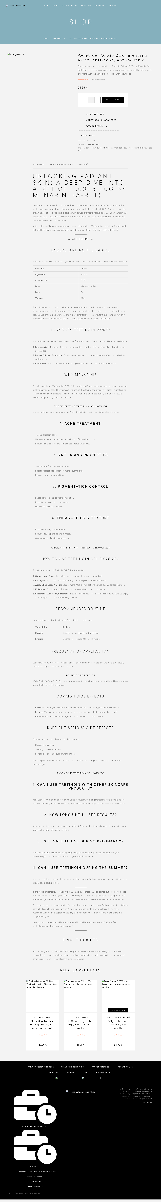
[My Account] (142, 6)
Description (38, 164)
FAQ (86, 1072)
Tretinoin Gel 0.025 (123, 148)
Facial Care (56, 38)
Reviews (83, 164)
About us (86, 6)
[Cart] (154, 5)
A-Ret (86, 148)
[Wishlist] (148, 5)
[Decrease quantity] (85, 100)
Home (46, 6)
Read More (147, 1102)
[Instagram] (78, 1099)
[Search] (137, 6)
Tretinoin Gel (106, 148)
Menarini (94, 148)
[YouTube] (87, 1099)
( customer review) (98, 80)
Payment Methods (101, 1067)
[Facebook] (73, 1099)
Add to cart (113, 100)
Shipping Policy (104, 1072)
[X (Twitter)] (82, 1099)
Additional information (61, 164)
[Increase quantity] (97, 100)
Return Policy (69, 6)
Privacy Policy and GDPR (41, 1067)
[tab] (38, 166)
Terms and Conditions (73, 1067)
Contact (99, 6)
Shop (55, 6)
